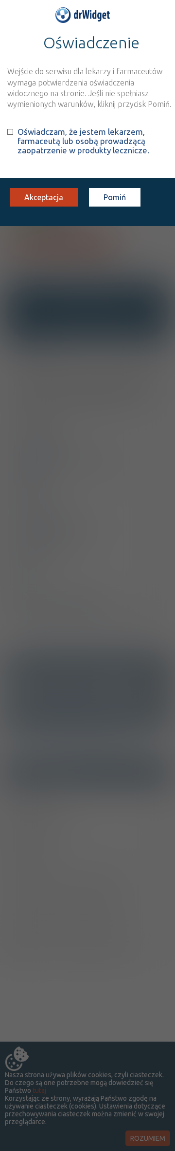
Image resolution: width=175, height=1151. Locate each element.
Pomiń (115, 197)
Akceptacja (43, 197)
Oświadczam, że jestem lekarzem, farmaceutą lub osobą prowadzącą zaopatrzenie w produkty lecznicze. (83, 141)
